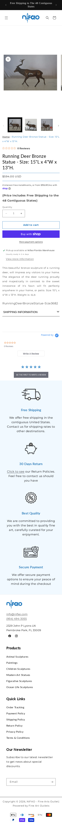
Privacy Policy (14, 731)
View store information (20, 259)
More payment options (31, 242)
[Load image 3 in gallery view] (47, 125)
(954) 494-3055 (16, 618)
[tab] (30, 353)
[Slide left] (3, 125)
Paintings (11, 662)
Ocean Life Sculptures (19, 687)
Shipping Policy (15, 719)
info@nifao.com (17, 614)
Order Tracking (15, 707)
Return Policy (14, 725)
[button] (6, 17)
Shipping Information (20, 312)
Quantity (7, 207)
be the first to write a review (31, 374)
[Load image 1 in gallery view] (15, 125)
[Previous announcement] (5, 4)
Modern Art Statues (18, 674)
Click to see (15, 471)
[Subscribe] (51, 782)
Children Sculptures (18, 668)
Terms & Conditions (18, 737)
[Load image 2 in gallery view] (31, 125)
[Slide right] (58, 125)
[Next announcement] (56, 4)
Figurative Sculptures (19, 680)
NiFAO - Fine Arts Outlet (43, 801)
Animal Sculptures (17, 656)
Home (6, 136)
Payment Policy (15, 713)
